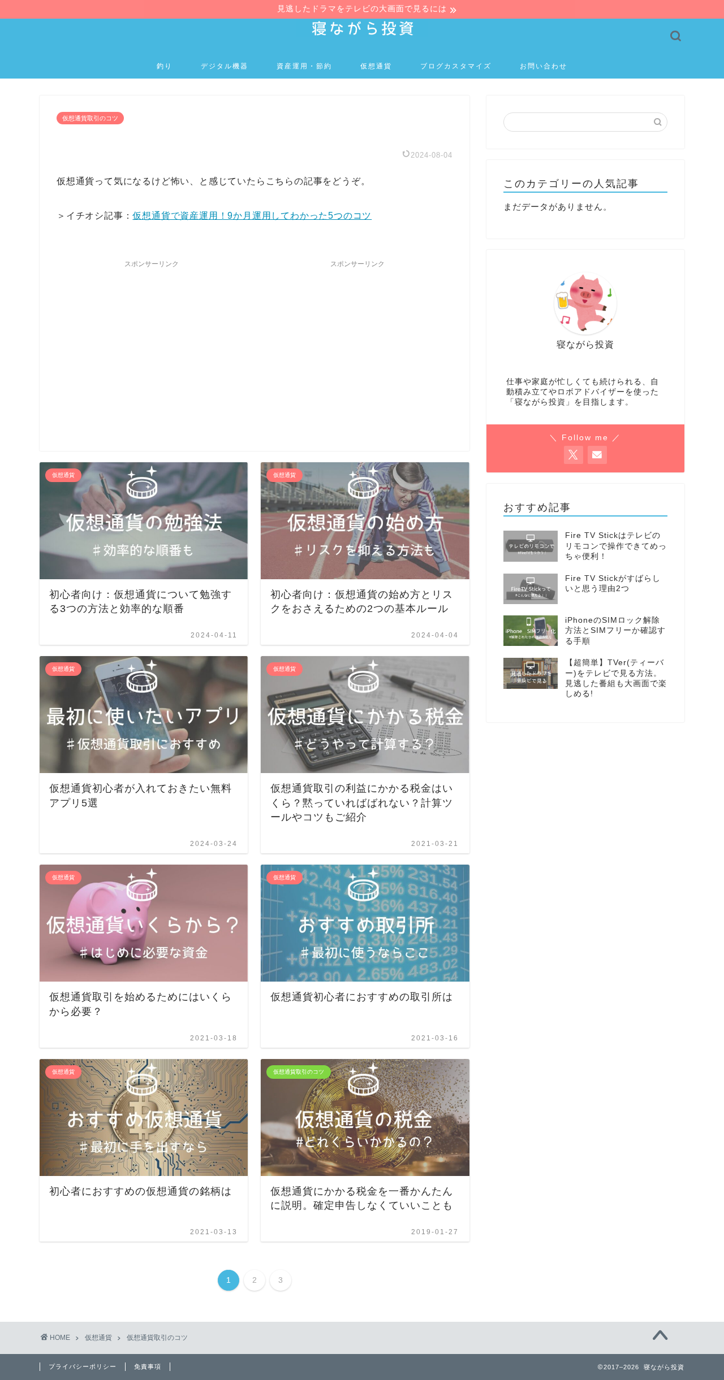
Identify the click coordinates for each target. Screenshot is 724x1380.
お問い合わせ (543, 66)
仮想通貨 (376, 66)
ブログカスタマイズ (456, 66)
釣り (165, 66)
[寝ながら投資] (362, 36)
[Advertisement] (151, 344)
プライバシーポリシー (83, 1366)
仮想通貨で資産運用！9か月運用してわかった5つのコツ (252, 215)
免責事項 (147, 1366)
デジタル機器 (224, 66)
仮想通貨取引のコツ (90, 118)
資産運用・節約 (304, 66)
